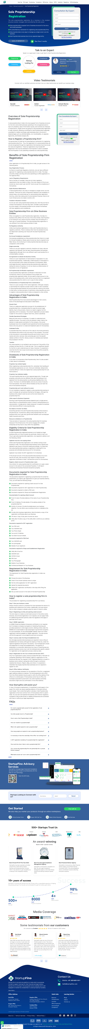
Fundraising (43, 64)
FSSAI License (15, 1026)
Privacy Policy (31, 1015)
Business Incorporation (18, 6)
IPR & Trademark (56, 1003)
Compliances (43, 58)
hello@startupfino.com (69, 984)
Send (73, 796)
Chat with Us (72, 809)
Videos (66, 999)
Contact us (67, 1002)
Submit (66, 28)
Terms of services (20, 1015)
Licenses (29, 71)
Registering (14, 58)
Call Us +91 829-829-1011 (18, 41)
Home (10, 6)
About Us (11, 1015)
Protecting (15, 64)
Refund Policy (40, 1015)
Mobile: (71, 980)
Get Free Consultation (67, 37)
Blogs (65, 997)
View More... (11, 990)
